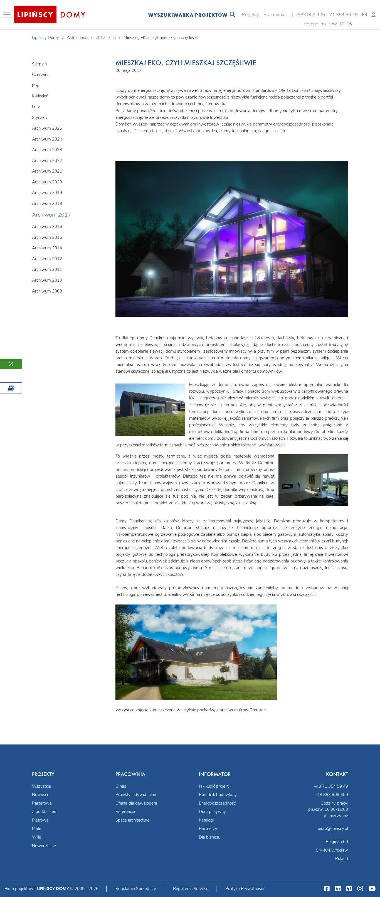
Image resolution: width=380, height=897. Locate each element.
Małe (36, 828)
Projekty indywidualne (135, 794)
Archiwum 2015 (47, 237)
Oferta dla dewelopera (136, 803)
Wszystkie (41, 786)
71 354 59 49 (343, 14)
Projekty (250, 14)
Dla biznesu (209, 837)
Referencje (125, 811)
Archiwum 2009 (47, 291)
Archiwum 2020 (47, 182)
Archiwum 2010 (47, 280)
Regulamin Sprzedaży (135, 888)
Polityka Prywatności (244, 888)
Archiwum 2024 (47, 139)
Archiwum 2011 (47, 269)
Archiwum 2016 (47, 226)
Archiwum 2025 (47, 128)
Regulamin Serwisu (190, 888)
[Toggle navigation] (8, 15)
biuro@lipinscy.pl (333, 828)
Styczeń (39, 117)
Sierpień (39, 64)
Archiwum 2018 (47, 203)
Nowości (40, 794)
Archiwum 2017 (51, 214)
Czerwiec (40, 74)
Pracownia (274, 14)
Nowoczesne (44, 846)
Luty (36, 107)
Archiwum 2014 (47, 248)
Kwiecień (40, 96)
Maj (35, 85)
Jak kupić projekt (214, 786)
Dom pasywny (212, 811)
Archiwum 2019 (47, 192)
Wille (36, 837)
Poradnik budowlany (218, 794)
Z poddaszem (45, 811)
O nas (120, 786)
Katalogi (206, 820)
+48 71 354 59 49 (331, 786)
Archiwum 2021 (47, 171)
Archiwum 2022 (47, 160)
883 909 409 (311, 14)
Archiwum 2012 (47, 259)
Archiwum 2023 (47, 150)
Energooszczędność (217, 803)
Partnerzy (208, 828)
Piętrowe (40, 820)
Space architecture (132, 820)
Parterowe (42, 803)
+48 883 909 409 (331, 794)
